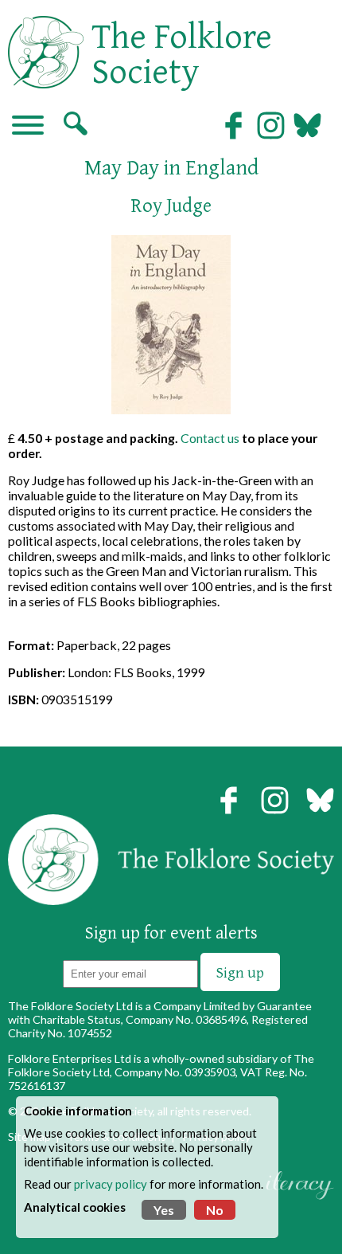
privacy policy (110, 1184)
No (214, 1209)
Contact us (210, 437)
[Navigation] (28, 127)
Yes (164, 1209)
